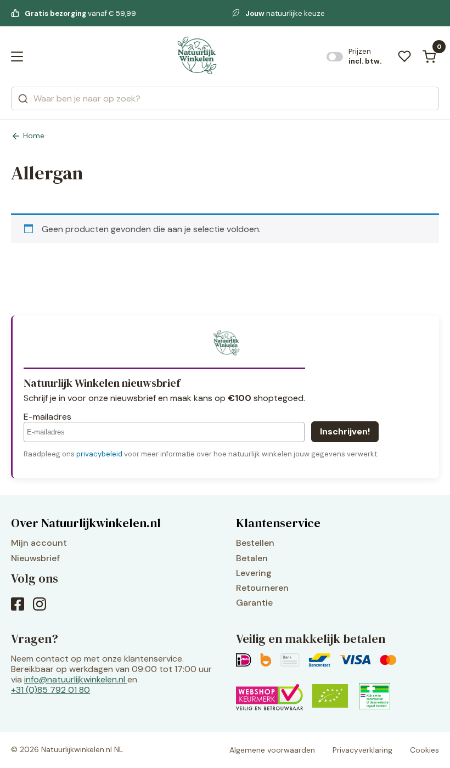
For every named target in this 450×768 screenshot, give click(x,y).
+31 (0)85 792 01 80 (50, 690)
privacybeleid (99, 454)
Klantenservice (278, 523)
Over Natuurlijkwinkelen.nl (86, 523)
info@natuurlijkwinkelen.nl (74, 679)
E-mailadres (47, 416)
